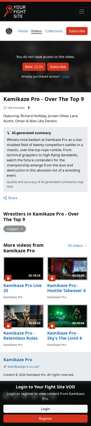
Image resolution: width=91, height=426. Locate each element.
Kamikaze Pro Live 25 (22, 288)
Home (23, 31)
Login (65, 76)
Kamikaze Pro (17, 359)
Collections (54, 31)
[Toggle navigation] (82, 11)
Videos (36, 31)
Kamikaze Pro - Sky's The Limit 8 (64, 335)
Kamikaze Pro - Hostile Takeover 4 (66, 288)
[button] (10, 197)
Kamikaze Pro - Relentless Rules (20, 335)
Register (45, 418)
